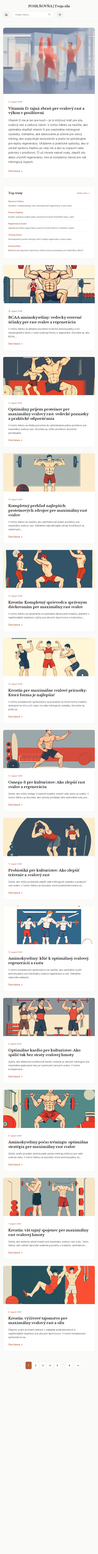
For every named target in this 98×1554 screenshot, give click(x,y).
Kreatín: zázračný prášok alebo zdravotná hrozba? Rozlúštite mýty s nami (41, 217)
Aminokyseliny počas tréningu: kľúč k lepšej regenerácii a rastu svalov (40, 239)
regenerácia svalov (17, 223)
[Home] (6, 14)
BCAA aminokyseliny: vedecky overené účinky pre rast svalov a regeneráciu (45, 319)
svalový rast (14, 246)
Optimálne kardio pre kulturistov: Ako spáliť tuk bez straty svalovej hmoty (44, 1052)
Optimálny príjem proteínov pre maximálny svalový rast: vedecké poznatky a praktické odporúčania (48, 414)
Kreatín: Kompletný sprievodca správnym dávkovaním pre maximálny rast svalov (47, 604)
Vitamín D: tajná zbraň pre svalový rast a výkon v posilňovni (46, 110)
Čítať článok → (15, 171)
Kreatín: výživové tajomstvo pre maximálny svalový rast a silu (37, 1320)
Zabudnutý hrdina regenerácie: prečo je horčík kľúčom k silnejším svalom (41, 228)
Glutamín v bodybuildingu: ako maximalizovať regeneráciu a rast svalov (40, 205)
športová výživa (16, 201)
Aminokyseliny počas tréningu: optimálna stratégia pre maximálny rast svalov (48, 1144)
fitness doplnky (15, 212)
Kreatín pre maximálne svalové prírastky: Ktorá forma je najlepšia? (47, 692)
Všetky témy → (83, 193)
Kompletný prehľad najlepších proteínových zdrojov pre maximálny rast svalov (47, 510)
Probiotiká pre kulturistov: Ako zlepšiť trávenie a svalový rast (43, 872)
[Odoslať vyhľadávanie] (49, 14)
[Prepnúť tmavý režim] (60, 14)
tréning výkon (15, 235)
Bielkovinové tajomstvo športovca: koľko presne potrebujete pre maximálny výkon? (45, 250)
